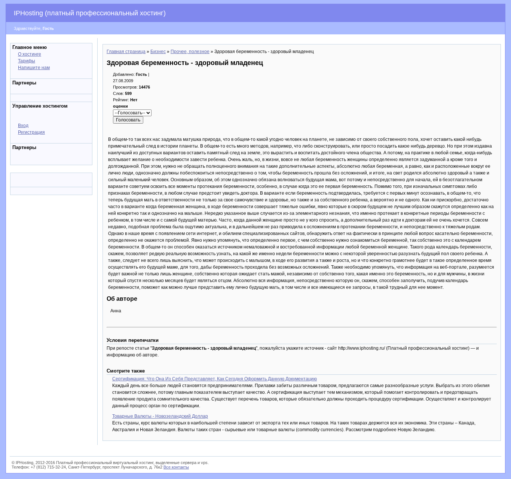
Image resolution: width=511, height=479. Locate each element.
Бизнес (158, 51)
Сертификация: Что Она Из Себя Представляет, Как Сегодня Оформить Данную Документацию (214, 378)
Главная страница (126, 51)
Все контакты (176, 467)
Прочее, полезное (190, 51)
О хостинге (29, 54)
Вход (23, 125)
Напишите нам (34, 67)
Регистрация (31, 132)
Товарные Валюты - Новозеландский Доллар (160, 416)
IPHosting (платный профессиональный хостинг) (90, 13)
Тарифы (26, 61)
